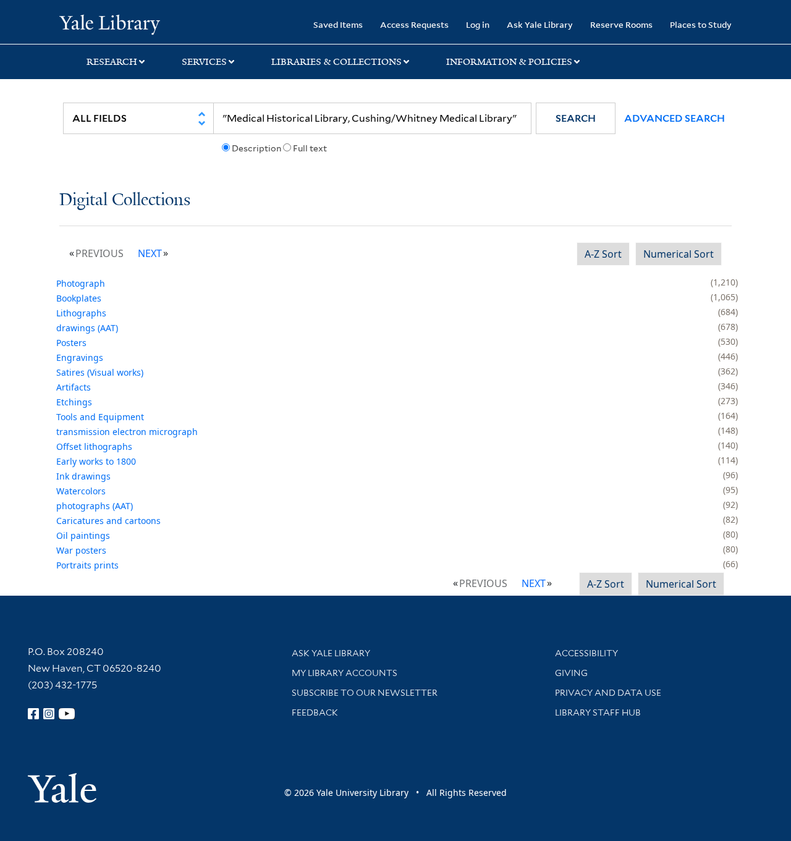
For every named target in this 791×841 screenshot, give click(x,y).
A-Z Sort (603, 254)
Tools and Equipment (100, 417)
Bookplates (78, 298)
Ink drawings (83, 476)
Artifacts (73, 387)
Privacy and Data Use (608, 693)
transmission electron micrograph (127, 431)
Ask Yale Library (540, 24)
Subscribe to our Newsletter (365, 693)
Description (256, 148)
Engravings (79, 357)
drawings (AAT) (87, 328)
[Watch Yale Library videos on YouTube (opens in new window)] (67, 713)
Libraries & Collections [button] (336, 62)
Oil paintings (83, 535)
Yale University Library (109, 23)
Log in (477, 24)
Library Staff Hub (598, 712)
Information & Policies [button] (509, 62)
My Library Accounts (344, 673)
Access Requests (414, 24)
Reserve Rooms (621, 24)
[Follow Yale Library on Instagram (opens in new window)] (48, 713)
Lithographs (81, 313)
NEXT (150, 253)
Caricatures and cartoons (108, 520)
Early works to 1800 (96, 461)
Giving (571, 673)
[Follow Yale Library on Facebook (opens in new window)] (33, 713)
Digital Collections (124, 200)
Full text (310, 148)
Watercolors (81, 491)
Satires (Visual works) (99, 372)
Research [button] (112, 62)
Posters (71, 343)
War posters (81, 550)
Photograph (80, 283)
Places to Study (701, 24)
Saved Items (338, 24)
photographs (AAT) (94, 506)
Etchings (74, 402)
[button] (575, 118)
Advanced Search (674, 118)
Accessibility (586, 653)
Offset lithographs (94, 446)
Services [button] (204, 62)
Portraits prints (87, 565)
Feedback (315, 712)
